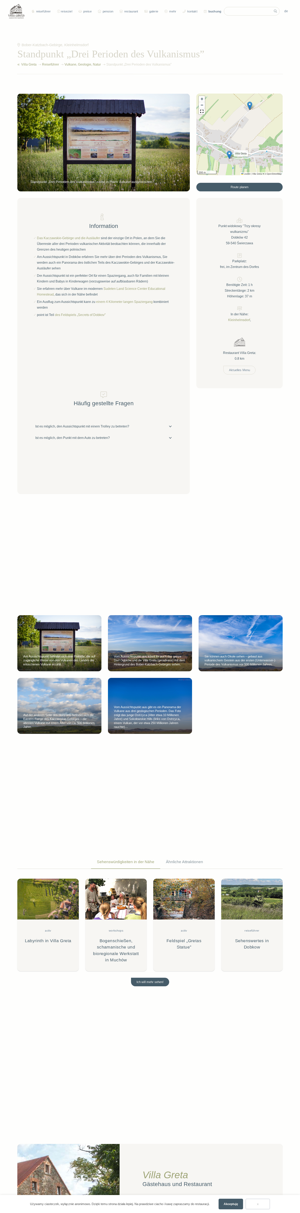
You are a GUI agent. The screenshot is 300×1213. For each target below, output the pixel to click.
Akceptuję (231, 1204)
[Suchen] (275, 11)
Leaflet (246, 173)
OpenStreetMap (274, 173)
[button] (58, 11)
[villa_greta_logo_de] (16, 11)
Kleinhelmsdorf (239, 320)
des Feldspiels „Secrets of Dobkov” (80, 315)
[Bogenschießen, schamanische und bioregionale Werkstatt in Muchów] (116, 925)
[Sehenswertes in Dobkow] (252, 925)
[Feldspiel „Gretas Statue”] (184, 925)
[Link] (18, 64)
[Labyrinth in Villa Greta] (48, 925)
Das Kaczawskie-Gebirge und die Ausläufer (68, 238)
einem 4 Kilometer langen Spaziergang (124, 302)
